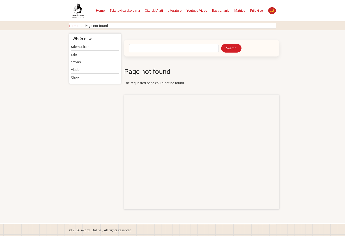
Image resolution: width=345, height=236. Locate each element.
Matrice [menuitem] (239, 10)
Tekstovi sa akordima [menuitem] (125, 10)
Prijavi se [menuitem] (256, 10)
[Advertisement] (201, 152)
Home (73, 25)
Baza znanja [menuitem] (220, 10)
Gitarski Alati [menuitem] (154, 10)
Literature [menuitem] (175, 10)
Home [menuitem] (100, 10)
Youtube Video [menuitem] (197, 10)
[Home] (77, 10)
